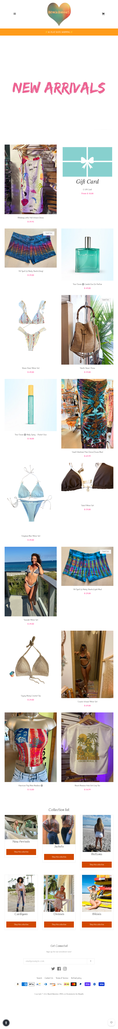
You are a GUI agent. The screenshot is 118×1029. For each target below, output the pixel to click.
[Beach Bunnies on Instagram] (65, 969)
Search (39, 978)
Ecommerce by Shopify (75, 994)
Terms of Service (62, 978)
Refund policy (76, 978)
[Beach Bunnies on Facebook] (59, 969)
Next (111, 85)
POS (61, 994)
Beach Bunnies (53, 994)
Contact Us (49, 978)
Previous (6, 85)
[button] (6, 1023)
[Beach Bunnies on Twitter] (53, 969)
